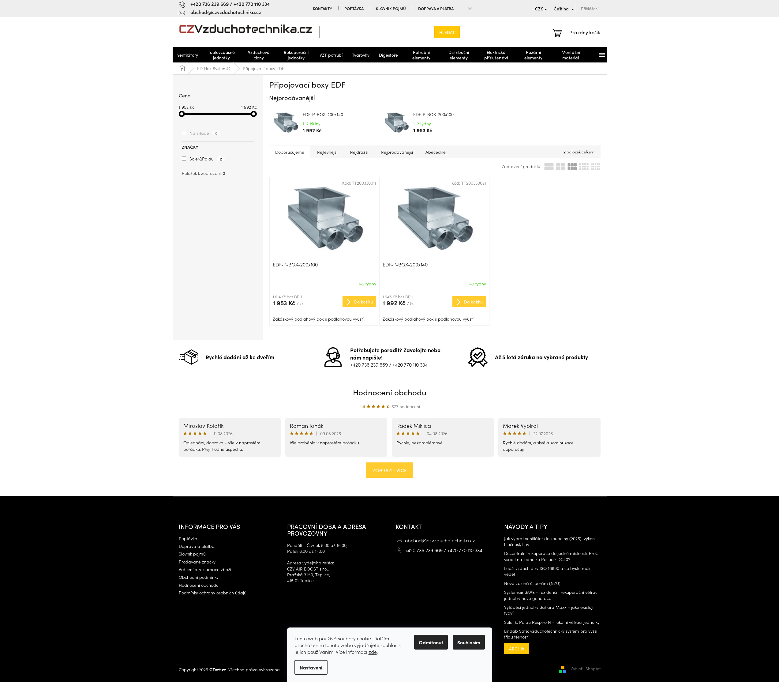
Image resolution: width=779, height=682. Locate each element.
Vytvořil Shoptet (586, 669)
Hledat (447, 32)
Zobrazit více (390, 470)
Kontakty (322, 8)
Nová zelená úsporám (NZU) (532, 583)
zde (373, 651)
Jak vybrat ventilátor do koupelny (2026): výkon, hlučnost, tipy (550, 541)
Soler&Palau (205, 159)
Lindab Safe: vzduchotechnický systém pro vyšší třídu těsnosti (550, 634)
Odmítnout (431, 642)
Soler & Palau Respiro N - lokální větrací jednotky (552, 622)
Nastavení (311, 667)
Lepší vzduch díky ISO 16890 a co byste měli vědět (547, 571)
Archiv (516, 649)
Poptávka (354, 8)
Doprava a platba (436, 8)
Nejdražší (359, 152)
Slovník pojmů (391, 8)
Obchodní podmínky (199, 577)
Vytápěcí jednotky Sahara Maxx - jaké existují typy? (548, 610)
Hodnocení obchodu (389, 392)
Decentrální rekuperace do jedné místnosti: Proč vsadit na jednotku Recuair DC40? (551, 556)
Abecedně (435, 152)
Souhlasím (468, 642)
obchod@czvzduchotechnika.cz (440, 540)
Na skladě (203, 133)
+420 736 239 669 (369, 364)
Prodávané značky (197, 562)
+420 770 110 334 (410, 364)
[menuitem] (188, 54)
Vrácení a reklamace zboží (205, 569)
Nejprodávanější (397, 152)
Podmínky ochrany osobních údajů (212, 593)
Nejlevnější (327, 152)
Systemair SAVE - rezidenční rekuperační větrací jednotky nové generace (551, 595)
